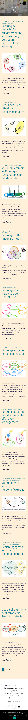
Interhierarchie (4, 23)
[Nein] (26, 715)
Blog (17, 22)
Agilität (4, 22)
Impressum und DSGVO (14, 702)
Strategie (14, 165)
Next (10, 669)
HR (2, 480)
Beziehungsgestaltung (11, 22)
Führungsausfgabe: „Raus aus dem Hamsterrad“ (14, 294)
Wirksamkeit (10, 23)
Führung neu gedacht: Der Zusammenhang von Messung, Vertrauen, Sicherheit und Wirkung (12, 36)
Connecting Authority (20, 478)
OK (14, 717)
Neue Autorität (6, 480)
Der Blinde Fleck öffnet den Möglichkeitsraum (13, 108)
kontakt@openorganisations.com (14, 698)
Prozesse (12, 480)
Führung (20, 22)
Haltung (24, 22)
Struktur (22, 231)
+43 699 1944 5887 (14, 696)
